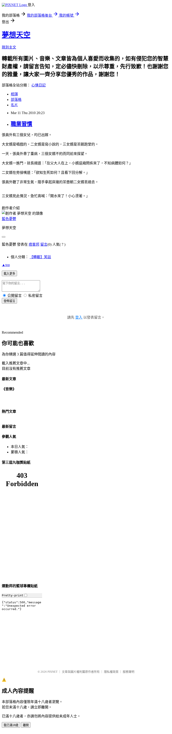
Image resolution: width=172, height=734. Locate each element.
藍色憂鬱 (9, 219)
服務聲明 (128, 671)
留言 (43, 244)
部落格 (16, 99)
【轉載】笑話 (40, 257)
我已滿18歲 (11, 725)
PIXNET (52, 671)
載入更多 (9, 273)
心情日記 (38, 85)
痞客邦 (34, 244)
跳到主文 (9, 47)
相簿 (14, 94)
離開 (26, 725)
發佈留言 (9, 301)
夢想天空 (16, 35)
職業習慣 (21, 124)
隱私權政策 (111, 671)
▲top (6, 265)
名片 (14, 105)
